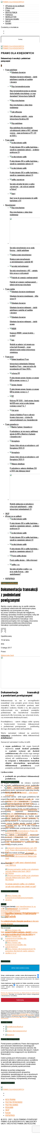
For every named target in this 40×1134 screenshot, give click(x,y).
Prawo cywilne (10, 289)
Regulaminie (24, 1017)
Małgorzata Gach (7, 655)
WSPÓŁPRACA (11, 12)
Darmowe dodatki (12, 19)
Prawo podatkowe (11, 69)
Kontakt (8, 23)
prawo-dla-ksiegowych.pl (25, 1014)
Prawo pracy (9, 356)
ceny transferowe (22, 906)
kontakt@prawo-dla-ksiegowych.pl (18, 1015)
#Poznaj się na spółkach (14, 6)
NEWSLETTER (10, 17)
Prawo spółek (9, 140)
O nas (7, 10)
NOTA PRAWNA (10, 1099)
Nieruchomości (10, 205)
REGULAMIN (9, 1107)
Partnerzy (9, 15)
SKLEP (8, 21)
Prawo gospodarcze (11, 424)
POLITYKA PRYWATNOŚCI (13, 1102)
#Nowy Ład (9, 8)
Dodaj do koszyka (23, 921)
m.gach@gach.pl (31, 1015)
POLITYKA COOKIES (11, 1104)
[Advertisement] (20, 884)
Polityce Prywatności (15, 1017)
